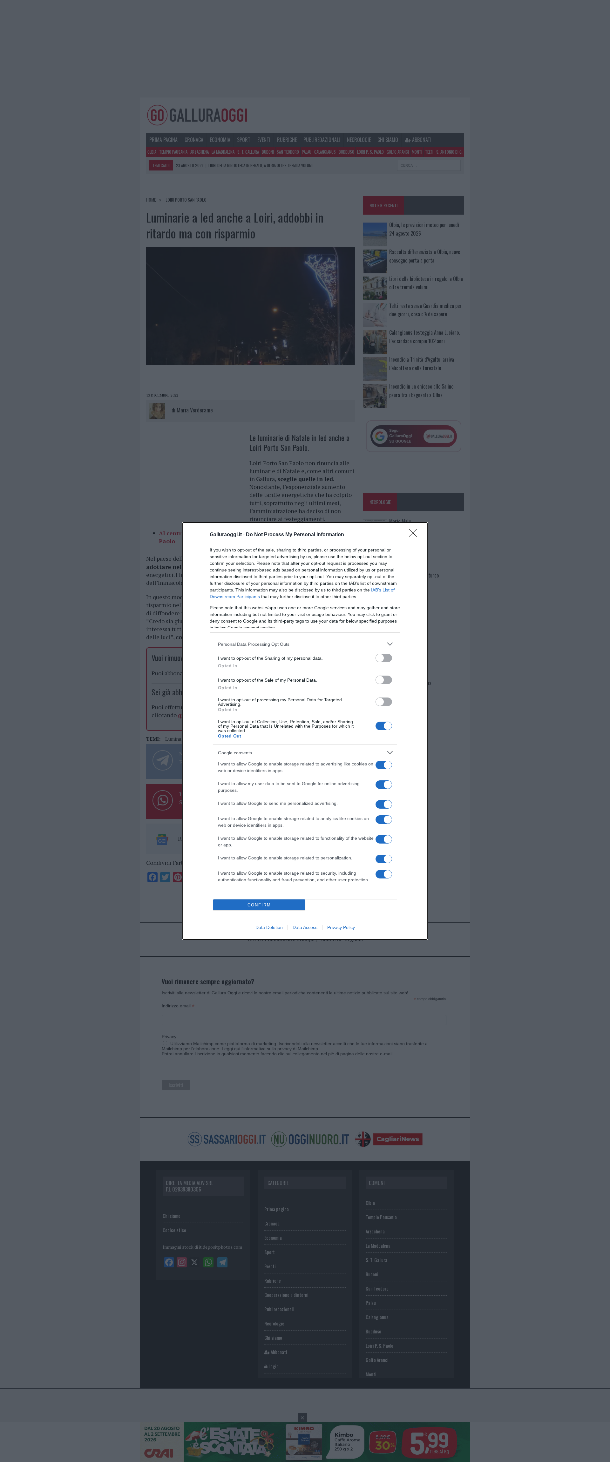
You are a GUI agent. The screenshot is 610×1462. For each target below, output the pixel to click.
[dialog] (305, 731)
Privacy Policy (341, 927)
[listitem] (305, 644)
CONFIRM (259, 905)
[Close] (415, 535)
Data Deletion (269, 927)
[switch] (384, 658)
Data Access (305, 927)
